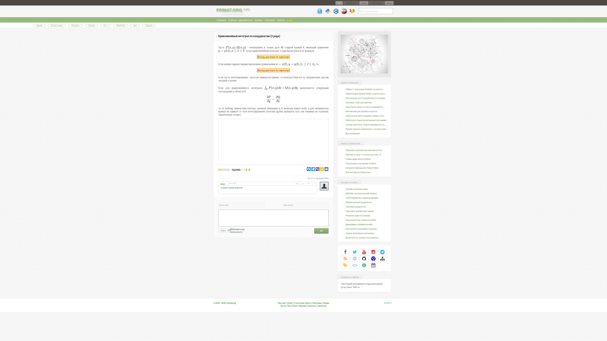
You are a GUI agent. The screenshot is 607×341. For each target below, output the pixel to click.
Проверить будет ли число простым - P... (364, 154)
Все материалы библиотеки (358, 172)
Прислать (312, 305)
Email (364, 3)
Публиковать (351, 3)
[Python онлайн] (328, 13)
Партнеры (317, 303)
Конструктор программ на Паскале (361, 228)
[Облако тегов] (345, 265)
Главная (221, 20)
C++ (106, 25)
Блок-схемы (57, 25)
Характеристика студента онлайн (361, 219)
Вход (389, 3)
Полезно (270, 20)
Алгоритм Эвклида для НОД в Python (362, 167)
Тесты (283, 305)
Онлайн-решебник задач (357, 189)
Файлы (259, 20)
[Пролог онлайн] (344, 13)
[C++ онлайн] (336, 13)
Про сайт (282, 303)
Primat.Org (232, 10)
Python (91, 25)
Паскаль (75, 25)
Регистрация (376, 3)
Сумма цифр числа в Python (358, 159)
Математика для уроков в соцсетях (361, 111)
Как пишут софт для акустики (359, 102)
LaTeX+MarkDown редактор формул (362, 197)
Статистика (299, 303)
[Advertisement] (273, 142)
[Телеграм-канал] (382, 252)
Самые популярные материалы (360, 233)
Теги (289, 305)
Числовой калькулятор (356, 206)
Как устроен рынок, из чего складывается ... (365, 106)
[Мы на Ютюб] (364, 252)
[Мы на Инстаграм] (373, 252)
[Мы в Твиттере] (354, 252)
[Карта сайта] (382, 258)
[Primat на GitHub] (364, 258)
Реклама (302, 305)
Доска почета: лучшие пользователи (362, 237)
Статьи (232, 20)
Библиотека (246, 20)
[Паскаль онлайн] (320, 13)
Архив (39, 25)
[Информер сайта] (364, 265)
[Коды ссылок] (354, 265)
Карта (308, 303)
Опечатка (322, 305)
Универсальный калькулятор (358, 202)
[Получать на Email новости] (354, 258)
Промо (326, 303)
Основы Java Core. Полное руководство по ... (366, 124)
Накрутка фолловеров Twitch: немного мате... (366, 93)
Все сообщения (353, 133)
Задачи (148, 25)
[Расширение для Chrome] (373, 258)
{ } (289, 20)
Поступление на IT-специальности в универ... (366, 98)
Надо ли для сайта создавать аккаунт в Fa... (365, 115)
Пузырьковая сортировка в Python (361, 163)
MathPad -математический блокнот (361, 193)
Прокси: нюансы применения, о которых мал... (366, 129)
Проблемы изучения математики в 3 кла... (364, 150)
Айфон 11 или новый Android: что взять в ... (365, 89)
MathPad (120, 25)
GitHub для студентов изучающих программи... (366, 120)
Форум (281, 20)
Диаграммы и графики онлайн (359, 224)
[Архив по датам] (373, 265)
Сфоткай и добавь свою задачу (360, 211)
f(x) (135, 25)
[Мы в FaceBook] (345, 252)
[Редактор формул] (352, 13)
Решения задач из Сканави (358, 215)
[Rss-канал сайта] (345, 258)
